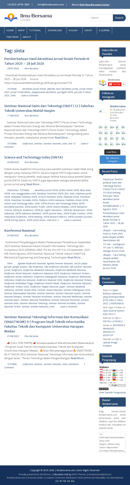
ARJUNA (51, 88)
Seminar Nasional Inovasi (68, 293)
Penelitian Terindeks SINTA (24, 200)
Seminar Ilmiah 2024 (25, 289)
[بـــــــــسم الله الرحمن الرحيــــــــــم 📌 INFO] (124, 139)
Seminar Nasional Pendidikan (35, 299)
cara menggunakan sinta (23, 193)
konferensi (17, 270)
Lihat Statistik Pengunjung (112, 392)
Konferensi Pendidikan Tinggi (18, 283)
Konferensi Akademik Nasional (70, 270)
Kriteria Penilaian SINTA (50, 196)
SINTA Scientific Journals (80, 216)
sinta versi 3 (53, 220)
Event (10, 263)
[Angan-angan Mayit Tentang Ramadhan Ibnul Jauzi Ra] (124, 133)
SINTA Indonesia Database (28, 213)
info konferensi (35, 266)
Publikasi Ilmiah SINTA (77, 200)
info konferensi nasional (56, 266)
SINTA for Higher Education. (48, 210)
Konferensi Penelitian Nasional (75, 283)
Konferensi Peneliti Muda (46, 283)
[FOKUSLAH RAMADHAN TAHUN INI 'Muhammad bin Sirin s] (101, 128)
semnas (25, 306)
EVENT (88, 30)
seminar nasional (52, 143)
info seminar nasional (80, 266)
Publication (13, 190)
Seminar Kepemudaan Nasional (20, 293)
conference (27, 143)
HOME (10, 30)
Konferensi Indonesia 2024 (45, 273)
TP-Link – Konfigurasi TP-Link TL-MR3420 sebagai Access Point (114, 247)
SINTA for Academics (23, 210)
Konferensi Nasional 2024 (49, 279)
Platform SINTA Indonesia (51, 200)
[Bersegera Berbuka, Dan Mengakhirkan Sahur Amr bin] (107, 128)
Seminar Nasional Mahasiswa (68, 296)
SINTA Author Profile (35, 206)
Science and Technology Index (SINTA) (33, 157)
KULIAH (73, 30)
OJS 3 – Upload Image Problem (113, 342)
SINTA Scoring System (14, 220)
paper (62, 286)
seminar (38, 143)
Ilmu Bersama (31, 68)
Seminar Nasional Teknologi (34, 303)
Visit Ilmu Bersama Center (95, 4)
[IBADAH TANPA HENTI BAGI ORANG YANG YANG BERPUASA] (124, 128)
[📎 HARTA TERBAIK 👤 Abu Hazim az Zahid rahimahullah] (118, 139)
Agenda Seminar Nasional (60, 263)
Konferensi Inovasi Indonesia (18, 276)
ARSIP (21, 30)
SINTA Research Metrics (55, 216)
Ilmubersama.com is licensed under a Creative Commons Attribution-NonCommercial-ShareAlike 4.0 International (65, 477)
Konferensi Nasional (19, 230)
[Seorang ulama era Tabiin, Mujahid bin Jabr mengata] (101, 133)
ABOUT (27, 36)
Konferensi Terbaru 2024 (16, 286)
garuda (7, 266)
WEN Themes (79, 474)
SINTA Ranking (35, 216)
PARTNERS (12, 36)
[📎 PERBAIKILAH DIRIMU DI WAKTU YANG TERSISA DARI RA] (101, 139)
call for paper (81, 263)
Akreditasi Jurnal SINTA (46, 190)
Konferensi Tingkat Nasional (44, 286)
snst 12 (71, 143)
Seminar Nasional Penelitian (65, 299)
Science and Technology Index (18, 203)
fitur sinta (70, 193)
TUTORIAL (35, 30)
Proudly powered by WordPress (35, 474)
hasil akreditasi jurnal (67, 88)
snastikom (73, 364)
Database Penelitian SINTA (50, 193)
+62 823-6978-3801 (18, 4)
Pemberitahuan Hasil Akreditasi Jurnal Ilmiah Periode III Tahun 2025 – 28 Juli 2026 (113, 220)
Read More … (62, 137)
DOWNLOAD (55, 30)
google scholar (20, 266)
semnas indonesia (39, 306)
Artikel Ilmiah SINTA (69, 190)
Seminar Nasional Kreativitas (37, 296)
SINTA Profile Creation (74, 213)
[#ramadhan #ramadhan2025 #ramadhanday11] (112, 128)
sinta (13, 95)
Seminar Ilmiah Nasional (49, 289)
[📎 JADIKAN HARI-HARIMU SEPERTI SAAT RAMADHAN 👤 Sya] (107, 139)
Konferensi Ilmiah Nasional (17, 273)
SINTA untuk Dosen (36, 220)
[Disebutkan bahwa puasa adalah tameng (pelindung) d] (118, 128)
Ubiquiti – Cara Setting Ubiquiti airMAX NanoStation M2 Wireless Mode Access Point (114, 261)
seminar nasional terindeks (62, 303)
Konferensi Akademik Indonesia (38, 270)
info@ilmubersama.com (50, 4)
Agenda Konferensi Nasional (32, 263)
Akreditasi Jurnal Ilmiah (34, 88)
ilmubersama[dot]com (100, 474)
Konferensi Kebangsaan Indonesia (50, 276)
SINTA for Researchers (74, 210)
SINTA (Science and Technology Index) (59, 203)
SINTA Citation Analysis (57, 206)
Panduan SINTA (71, 196)
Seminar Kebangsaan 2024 (76, 289)
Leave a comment (29, 95)
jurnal (7, 270)
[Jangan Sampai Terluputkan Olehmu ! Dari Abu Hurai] (107, 133)
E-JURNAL (104, 30)
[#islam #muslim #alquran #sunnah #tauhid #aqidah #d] (118, 145)
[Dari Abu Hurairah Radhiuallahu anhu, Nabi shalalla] (112, 133)
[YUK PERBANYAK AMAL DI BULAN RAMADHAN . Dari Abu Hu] (112, 139)
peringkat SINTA (65, 92)
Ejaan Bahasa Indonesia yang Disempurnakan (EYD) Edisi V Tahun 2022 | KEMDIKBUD (114, 297)
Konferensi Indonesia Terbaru (75, 273)
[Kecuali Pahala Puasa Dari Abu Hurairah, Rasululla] (118, 133)
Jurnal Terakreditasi (20, 92)
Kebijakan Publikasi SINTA (24, 196)
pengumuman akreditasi (44, 92)
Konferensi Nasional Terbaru (77, 279)
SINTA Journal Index (52, 213)
